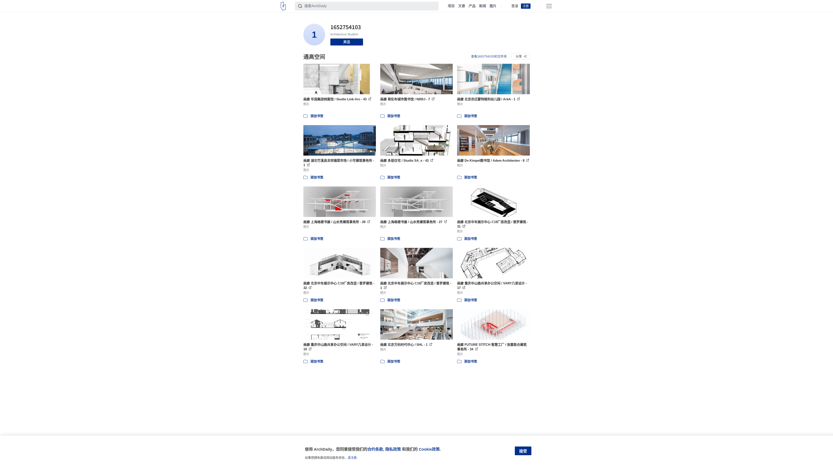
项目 (451, 6)
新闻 (482, 6)
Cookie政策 (429, 449)
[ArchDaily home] (283, 6)
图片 (493, 6)
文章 (461, 6)
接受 (523, 451)
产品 (472, 6)
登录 (514, 6)
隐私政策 (393, 449)
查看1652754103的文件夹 (489, 56)
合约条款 (375, 449)
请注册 (352, 457)
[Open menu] (549, 6)
